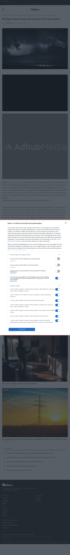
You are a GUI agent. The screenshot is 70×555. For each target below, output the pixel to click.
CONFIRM (22, 329)
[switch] (57, 258)
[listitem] (35, 255)
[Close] (66, 223)
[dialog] (35, 277)
